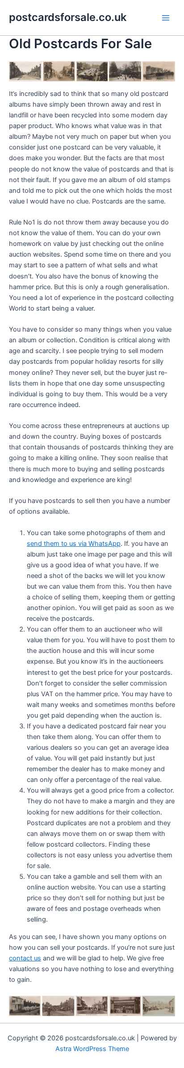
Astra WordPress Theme (92, 1049)
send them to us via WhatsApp (74, 544)
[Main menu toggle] (165, 17)
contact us (25, 958)
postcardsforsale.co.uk (67, 17)
